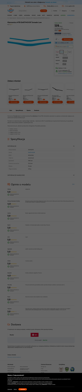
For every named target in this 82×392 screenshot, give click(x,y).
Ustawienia (10, 389)
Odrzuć (15, 389)
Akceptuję (23, 389)
